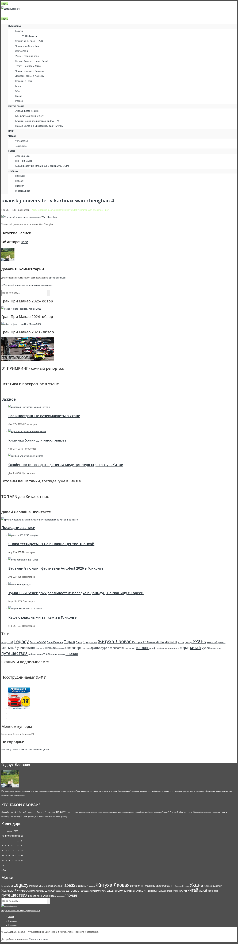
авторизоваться (57, 277)
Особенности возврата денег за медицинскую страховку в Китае (65, 464)
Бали (18, 86)
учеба (47, 653)
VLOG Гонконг (29, 36)
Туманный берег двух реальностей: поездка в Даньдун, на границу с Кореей (76, 593)
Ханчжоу (40, 648)
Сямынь (24, 749)
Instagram (12, 925)
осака (213, 648)
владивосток (116, 647)
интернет (172, 648)
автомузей (61, 648)
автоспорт (74, 648)
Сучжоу (188, 642)
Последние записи (18, 527)
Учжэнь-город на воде (27, 56)
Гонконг (19, 31)
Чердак (12, 136)
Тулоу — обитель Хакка (28, 66)
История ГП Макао (143, 642)
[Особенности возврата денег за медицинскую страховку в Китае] (25, 456)
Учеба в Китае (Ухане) (27, 111)
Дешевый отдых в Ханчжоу (29, 76)
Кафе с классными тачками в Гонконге (42, 617)
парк (219, 648)
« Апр (3, 870)
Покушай (20, 176)
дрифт (153, 648)
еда (165, 648)
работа (32, 654)
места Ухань (21, 51)
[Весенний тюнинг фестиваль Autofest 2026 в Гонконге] (23, 559)
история (183, 648)
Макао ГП (170, 642)
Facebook (12, 921)
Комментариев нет (70, 210)
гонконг (142, 648)
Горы (85, 642)
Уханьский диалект (216, 642)
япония (72, 653)
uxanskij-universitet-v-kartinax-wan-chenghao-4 (57, 200)
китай (195, 647)
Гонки (79, 642)
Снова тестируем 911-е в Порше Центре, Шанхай (51, 543)
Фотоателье (21, 141)
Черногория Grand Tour (27, 46)
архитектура (98, 648)
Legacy (21, 641)
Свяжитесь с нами (38, 939)
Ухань (199, 641)
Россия (181, 642)
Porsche (34, 642)
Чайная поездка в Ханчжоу (29, 71)
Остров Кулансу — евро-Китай (31, 61)
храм (54, 654)
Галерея (58, 642)
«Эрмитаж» (21, 146)
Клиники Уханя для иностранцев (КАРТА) (37, 121)
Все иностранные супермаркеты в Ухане (44, 415)
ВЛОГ (11, 131)
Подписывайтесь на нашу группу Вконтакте (20, 910)
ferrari (3, 642)
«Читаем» (13, 171)
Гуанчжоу (93, 642)
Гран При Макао (23, 161)
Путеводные (14, 26)
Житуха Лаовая (16, 106)
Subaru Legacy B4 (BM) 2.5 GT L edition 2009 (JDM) (42, 166)
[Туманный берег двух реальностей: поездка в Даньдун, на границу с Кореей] (19, 584)
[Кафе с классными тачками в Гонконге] (25, 608)
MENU (4, 3)
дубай (160, 648)
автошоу (86, 648)
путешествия (14, 653)
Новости (19, 181)
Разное (19, 101)
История (19, 186)
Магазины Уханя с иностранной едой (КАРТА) (39, 126)
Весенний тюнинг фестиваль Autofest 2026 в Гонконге (55, 568)
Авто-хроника (22, 156)
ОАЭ (17, 91)
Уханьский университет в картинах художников (28, 285)
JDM (10, 642)
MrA (24, 241)
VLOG (42, 642)
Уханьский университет (18, 648)
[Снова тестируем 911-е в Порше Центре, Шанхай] (23, 535)
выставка (130, 648)
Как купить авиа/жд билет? (29, 116)
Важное (8, 399)
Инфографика (22, 191)
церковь (61, 654)
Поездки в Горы (23, 81)
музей (205, 648)
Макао (18, 96)
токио (40, 654)
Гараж (11, 151)
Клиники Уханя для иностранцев (37, 440)
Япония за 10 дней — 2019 (29, 41)
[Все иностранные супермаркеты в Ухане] (29, 407)
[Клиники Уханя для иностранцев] (27, 431)
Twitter (11, 917)
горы (31, 749)
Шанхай (50, 648)
